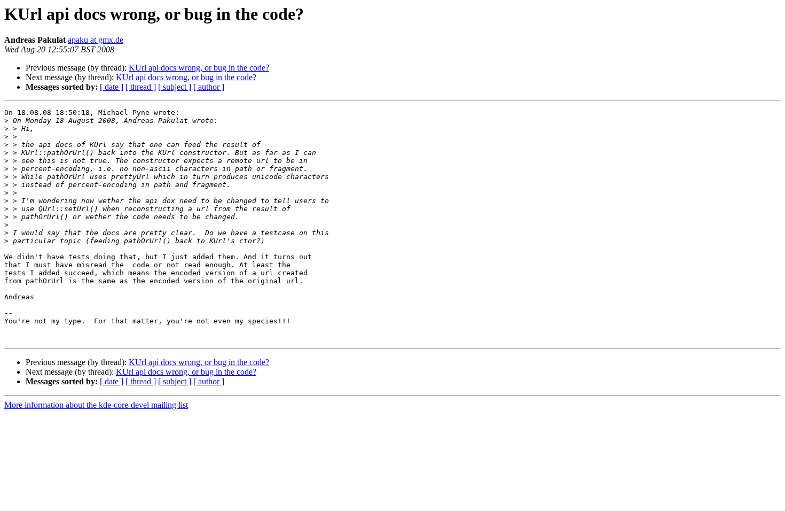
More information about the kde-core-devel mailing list (96, 404)
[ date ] (111, 86)
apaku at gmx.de (95, 39)
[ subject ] (174, 86)
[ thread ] (140, 86)
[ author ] (208, 86)
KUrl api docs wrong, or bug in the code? (199, 67)
